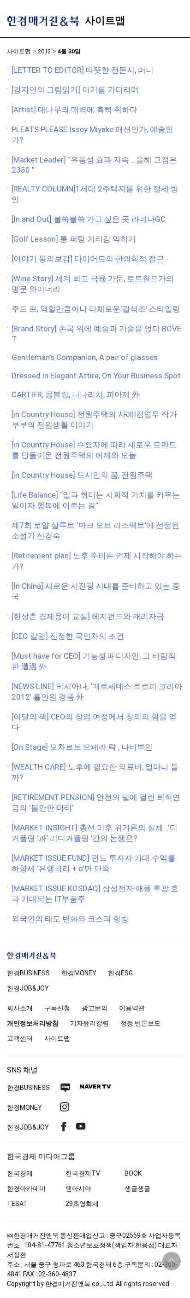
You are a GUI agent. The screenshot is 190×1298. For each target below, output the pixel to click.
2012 (44, 51)
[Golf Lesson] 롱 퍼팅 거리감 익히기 (74, 238)
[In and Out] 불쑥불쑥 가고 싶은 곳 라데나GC (89, 219)
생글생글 (137, 1188)
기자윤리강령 (89, 1023)
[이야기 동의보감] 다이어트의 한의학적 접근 (88, 258)
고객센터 (20, 1038)
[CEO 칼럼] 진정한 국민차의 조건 (68, 636)
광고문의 (94, 1008)
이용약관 (132, 1008)
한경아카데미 (26, 1188)
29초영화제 (82, 1203)
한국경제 (20, 1173)
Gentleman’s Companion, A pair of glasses (85, 357)
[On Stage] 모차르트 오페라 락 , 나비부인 (82, 747)
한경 (28, 973)
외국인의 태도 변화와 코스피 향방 (70, 918)
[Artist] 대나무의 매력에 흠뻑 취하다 (74, 109)
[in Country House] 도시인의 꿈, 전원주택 (82, 475)
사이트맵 (105, 20)
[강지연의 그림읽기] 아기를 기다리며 (75, 89)
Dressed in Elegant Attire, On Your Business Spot (96, 375)
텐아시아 (78, 1188)
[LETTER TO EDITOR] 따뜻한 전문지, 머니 (83, 70)
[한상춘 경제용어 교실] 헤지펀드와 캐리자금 (88, 616)
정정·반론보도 (140, 1023)
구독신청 (57, 1008)
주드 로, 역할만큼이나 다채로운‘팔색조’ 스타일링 (96, 308)
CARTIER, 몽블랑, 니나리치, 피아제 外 (76, 394)
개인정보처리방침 (33, 1023)
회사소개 (20, 1008)
